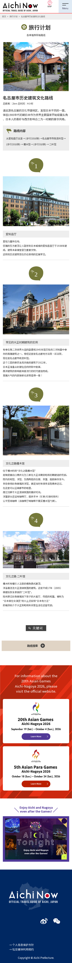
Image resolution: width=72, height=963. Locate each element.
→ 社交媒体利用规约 (21, 949)
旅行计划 (14, 16)
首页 (4, 16)
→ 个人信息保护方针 (21, 945)
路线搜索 (32, 646)
